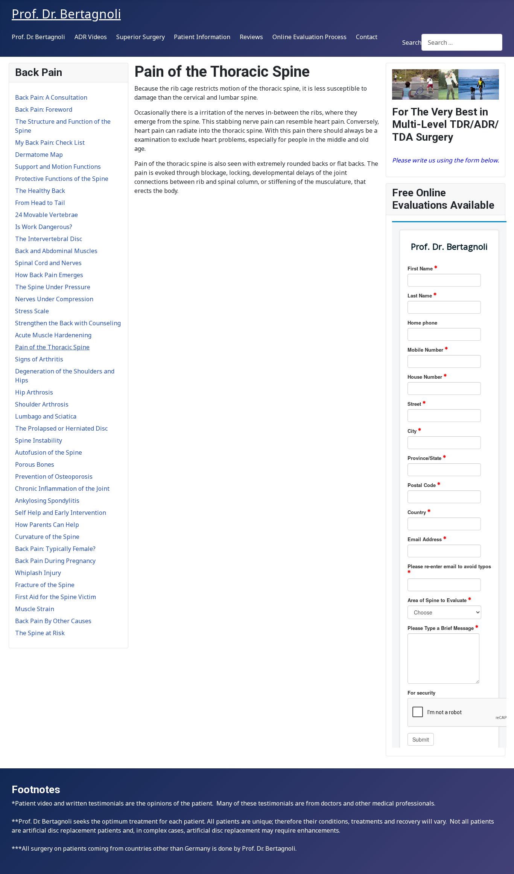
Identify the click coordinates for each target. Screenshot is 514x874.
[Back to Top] (501, 860)
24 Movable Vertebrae (46, 215)
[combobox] (461, 42)
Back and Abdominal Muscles (56, 251)
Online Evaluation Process (309, 37)
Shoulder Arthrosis (41, 404)
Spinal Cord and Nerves (48, 263)
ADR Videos (91, 37)
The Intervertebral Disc (48, 239)
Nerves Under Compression (54, 299)
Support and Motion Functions (58, 166)
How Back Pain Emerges (49, 275)
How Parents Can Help (47, 524)
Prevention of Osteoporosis (54, 476)
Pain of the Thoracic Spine (52, 347)
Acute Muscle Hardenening (53, 335)
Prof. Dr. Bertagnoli (38, 37)
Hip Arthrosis (34, 392)
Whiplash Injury (38, 573)
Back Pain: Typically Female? (55, 549)
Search (411, 42)
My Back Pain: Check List (50, 142)
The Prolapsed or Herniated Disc (61, 428)
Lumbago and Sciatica (45, 416)
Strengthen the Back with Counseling (68, 323)
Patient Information (202, 37)
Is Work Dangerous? (43, 227)
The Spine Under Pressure (52, 287)
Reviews (251, 37)
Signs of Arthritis (39, 359)
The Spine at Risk (40, 633)
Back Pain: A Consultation (51, 97)
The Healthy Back (40, 191)
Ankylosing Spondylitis (47, 500)
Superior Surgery (140, 37)
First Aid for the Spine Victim (55, 597)
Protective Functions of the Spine (61, 178)
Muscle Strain (34, 609)
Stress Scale (32, 311)
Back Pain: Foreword (43, 109)
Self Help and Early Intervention (60, 512)
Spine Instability (38, 440)
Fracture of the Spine (45, 585)
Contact (366, 37)
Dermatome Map (39, 154)
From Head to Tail (40, 203)
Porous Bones (34, 464)
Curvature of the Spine (47, 537)
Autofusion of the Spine (48, 452)
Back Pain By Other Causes (53, 621)
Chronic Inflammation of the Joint (62, 488)
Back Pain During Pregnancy (55, 561)
